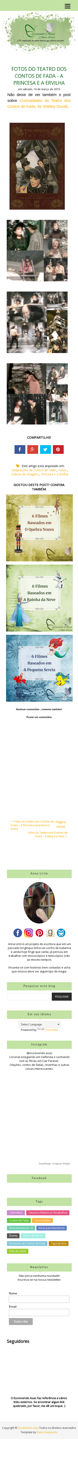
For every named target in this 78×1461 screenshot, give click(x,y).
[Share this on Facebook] (20, 449)
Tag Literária (58, 1243)
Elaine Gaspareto (47, 1432)
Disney (13, 1235)
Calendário (16, 1212)
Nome (13, 1293)
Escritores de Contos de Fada (27, 1243)
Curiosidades (42, 1220)
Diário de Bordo (33, 1235)
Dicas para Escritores (52, 1228)
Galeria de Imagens (25, 474)
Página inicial (61, 824)
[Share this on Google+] (32, 449)
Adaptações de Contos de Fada (34, 470)
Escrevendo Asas (28, 1428)
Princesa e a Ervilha (54, 474)
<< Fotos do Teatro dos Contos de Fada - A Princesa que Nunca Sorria (32, 825)
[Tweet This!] (45, 449)
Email (12, 1306)
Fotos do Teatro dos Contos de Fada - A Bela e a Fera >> (47, 834)
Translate (51, 1030)
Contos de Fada (19, 1220)
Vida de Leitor (17, 1251)
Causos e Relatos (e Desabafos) (47, 1212)
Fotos (62, 470)
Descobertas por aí (21, 1228)
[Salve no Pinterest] (58, 449)
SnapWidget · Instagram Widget (54, 1163)
